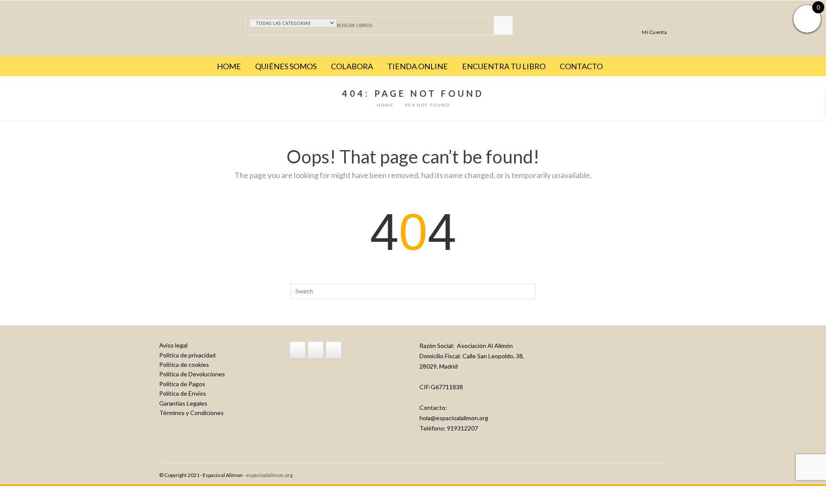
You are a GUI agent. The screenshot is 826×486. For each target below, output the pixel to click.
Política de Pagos (182, 384)
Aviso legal (173, 345)
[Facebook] (297, 350)
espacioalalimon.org (269, 475)
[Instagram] (316, 350)
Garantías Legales (183, 403)
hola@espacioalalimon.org (453, 417)
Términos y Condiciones (191, 412)
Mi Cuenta (654, 32)
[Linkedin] (334, 350)
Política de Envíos (182, 393)
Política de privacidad (187, 355)
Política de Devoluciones (192, 374)
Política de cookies (184, 364)
